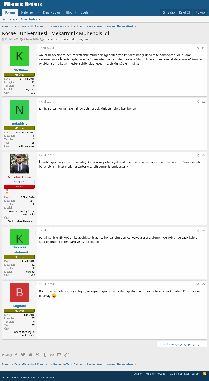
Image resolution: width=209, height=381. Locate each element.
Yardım (196, 373)
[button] (38, 12)
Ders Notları (51, 12)
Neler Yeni (28, 12)
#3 (203, 155)
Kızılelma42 (11, 39)
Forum (10, 12)
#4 (203, 230)
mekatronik (52, 39)
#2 (203, 101)
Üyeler (85, 12)
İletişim (138, 373)
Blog (69, 12)
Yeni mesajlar (10, 19)
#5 (203, 284)
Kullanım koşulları (156, 373)
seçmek (83, 39)
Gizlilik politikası (179, 373)
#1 (203, 48)
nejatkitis (19, 123)
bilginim (19, 306)
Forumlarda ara (30, 19)
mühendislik (69, 39)
